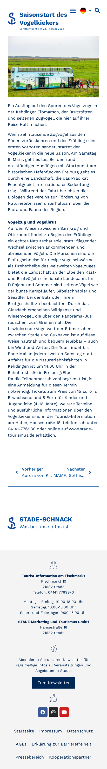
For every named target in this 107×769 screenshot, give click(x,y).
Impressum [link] (50, 731)
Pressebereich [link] (30, 757)
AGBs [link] (21, 744)
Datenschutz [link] (80, 731)
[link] (28, 10)
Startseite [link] (24, 731)
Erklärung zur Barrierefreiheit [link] (61, 744)
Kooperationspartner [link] (70, 757)
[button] (73, 10)
